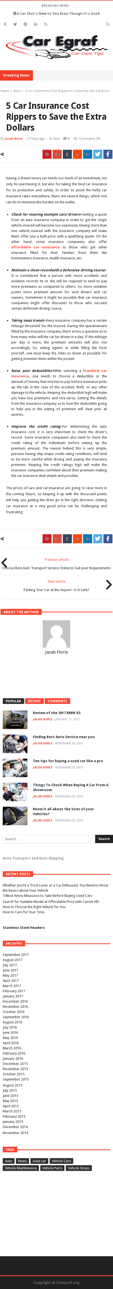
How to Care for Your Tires (24, 912)
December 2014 (15, 1127)
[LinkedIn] (35, 24)
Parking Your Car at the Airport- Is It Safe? (56, 585)
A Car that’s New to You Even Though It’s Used (58, 13)
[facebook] (107, 154)
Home (5, 91)
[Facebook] (5, 24)
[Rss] (46, 24)
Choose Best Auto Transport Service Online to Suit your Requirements (56, 563)
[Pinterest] (25, 24)
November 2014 (15, 1133)
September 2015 (16, 1079)
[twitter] (97, 154)
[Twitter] (15, 24)
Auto (17, 91)
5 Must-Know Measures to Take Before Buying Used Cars (47, 896)
